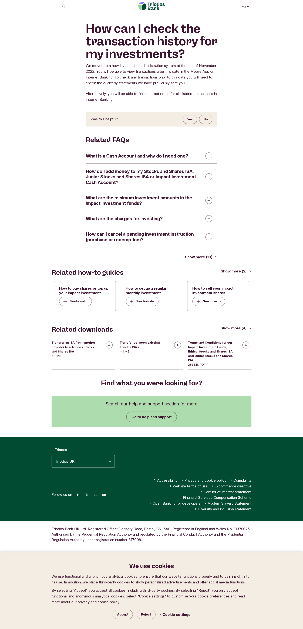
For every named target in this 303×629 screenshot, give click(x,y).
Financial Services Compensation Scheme (217, 497)
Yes (190, 119)
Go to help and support (152, 417)
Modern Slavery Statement (229, 503)
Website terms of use (190, 486)
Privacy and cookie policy (205, 480)
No (206, 119)
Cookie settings (176, 614)
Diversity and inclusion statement (224, 509)
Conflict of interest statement (227, 492)
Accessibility (167, 480)
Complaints (242, 480)
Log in (244, 6)
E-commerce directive (233, 486)
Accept (122, 614)
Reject (146, 614)
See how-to (78, 301)
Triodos (61, 449)
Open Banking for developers (176, 503)
